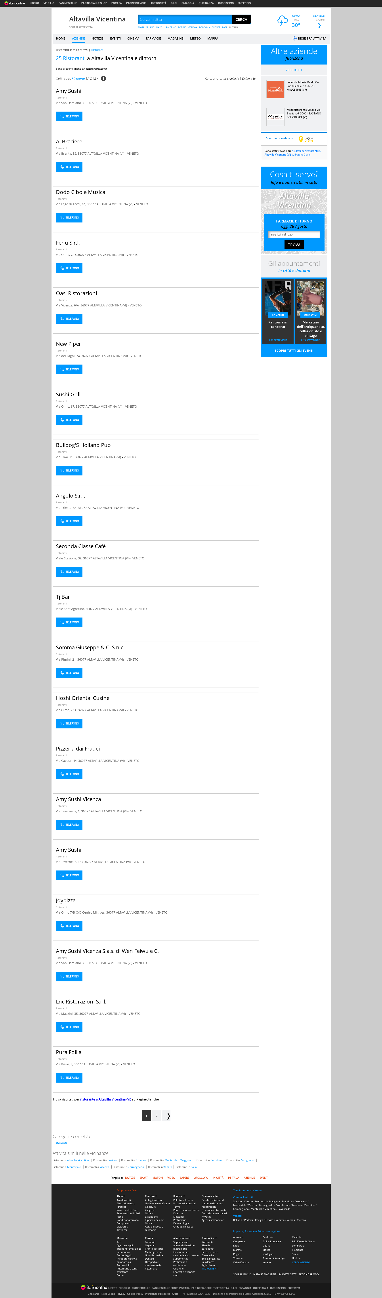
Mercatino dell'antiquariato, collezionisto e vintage (311, 329)
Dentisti (149, 1258)
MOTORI (158, 1178)
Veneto (167, 1167)
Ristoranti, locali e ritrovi (72, 50)
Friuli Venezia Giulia (303, 1241)
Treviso (269, 1220)
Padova (248, 1220)
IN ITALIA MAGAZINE (264, 1274)
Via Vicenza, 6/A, (68, 305)
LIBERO (34, 3)
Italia (194, 1167)
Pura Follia (69, 1052)
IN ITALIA (234, 27)
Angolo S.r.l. (70, 495)
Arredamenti (124, 1200)
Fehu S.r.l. (68, 242)
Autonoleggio (124, 1255)
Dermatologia (181, 1223)
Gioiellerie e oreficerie (157, 1203)
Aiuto (175, 1293)
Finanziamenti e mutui (214, 1210)
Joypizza (66, 900)
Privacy (121, 1293)
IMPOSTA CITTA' (288, 1274)
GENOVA (192, 27)
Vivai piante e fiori (127, 1210)
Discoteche (208, 1255)
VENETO (141, 103)
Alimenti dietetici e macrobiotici (184, 1247)
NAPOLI (160, 27)
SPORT (144, 1178)
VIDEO (171, 1178)
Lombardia (298, 1245)
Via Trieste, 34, (67, 508)
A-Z (90, 78)
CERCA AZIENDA (301, 1262)
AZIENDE (78, 38)
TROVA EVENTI (210, 1268)
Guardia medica (154, 1255)
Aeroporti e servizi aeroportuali (127, 1260)
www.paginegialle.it (309, 139)
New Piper (68, 343)
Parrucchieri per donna (186, 1210)
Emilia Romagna (272, 1241)
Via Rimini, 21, (66, 659)
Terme (176, 1206)
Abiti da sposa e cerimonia (154, 1228)
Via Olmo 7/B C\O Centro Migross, (81, 912)
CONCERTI (278, 315)
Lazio (236, 1245)
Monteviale (74, 1167)
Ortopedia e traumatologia (153, 1263)
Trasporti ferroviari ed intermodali (129, 1250)
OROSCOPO (201, 1178)
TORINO (182, 27)
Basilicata (268, 1237)
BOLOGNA (204, 27)
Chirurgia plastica (183, 1226)
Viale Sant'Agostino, (71, 609)
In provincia (231, 78)
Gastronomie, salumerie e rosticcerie (186, 1253)
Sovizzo (112, 1160)
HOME (60, 38)
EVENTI (115, 38)
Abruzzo (238, 1237)
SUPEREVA (244, 3)
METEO (195, 38)
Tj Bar (63, 596)
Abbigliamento (153, 1200)
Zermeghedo (136, 1167)
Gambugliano (241, 1209)
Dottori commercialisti (214, 1213)
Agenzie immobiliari (213, 1220)
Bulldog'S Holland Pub (83, 445)
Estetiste (178, 1213)
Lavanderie (151, 1216)
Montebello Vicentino (263, 1209)
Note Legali (108, 1293)
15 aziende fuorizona (94, 68)
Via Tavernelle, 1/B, (70, 862)
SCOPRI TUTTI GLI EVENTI (294, 350)
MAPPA (212, 38)
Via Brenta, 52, (67, 153)
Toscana (238, 1258)
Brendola (216, 1160)
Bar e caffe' (208, 1248)
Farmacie (150, 1242)
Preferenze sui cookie (157, 1293)
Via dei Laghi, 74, (68, 356)
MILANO (150, 27)
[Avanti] (166, 1115)
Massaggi (178, 1216)
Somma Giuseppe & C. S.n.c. (90, 647)
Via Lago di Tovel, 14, (71, 204)
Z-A (96, 78)
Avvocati (206, 1216)
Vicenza (104, 1167)
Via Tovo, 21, (65, 457)
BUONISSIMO (226, 3)
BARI (224, 27)
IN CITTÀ (218, 1178)
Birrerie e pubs (210, 1252)
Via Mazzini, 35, (67, 1013)
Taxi (119, 1242)
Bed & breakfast (211, 1258)
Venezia (280, 1220)
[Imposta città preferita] (58, 19)
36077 (90, 103)
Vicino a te (249, 78)
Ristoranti (61, 97)
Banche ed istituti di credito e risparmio (213, 1201)
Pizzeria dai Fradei (78, 748)
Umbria (296, 1258)
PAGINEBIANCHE (136, 3)
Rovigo (259, 1220)
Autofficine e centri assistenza (127, 1270)
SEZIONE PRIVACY (309, 1274)
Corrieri (121, 1275)
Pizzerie (206, 1245)
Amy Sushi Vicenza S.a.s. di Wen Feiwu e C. (107, 950)
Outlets (149, 1213)
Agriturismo (208, 1265)
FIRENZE (216, 27)
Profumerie (179, 1220)
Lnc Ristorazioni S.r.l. (81, 1001)
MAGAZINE (175, 38)
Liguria (266, 1245)
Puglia (236, 1254)
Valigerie (150, 1210)
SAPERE (184, 1178)
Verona (291, 1220)
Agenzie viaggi (125, 1245)
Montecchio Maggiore (178, 1160)
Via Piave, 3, (65, 1064)
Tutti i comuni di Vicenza (247, 1190)
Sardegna (268, 1254)
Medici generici (153, 1252)
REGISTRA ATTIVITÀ (311, 38)
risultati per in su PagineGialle (293, 152)
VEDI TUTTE (294, 70)
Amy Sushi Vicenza (78, 799)
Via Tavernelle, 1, (68, 811)
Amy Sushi (68, 90)
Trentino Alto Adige (274, 1258)
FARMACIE (153, 38)
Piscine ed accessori (184, 1203)
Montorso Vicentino (303, 1205)
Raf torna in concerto (277, 324)
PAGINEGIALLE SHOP (94, 3)
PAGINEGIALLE (68, 3)
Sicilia (295, 1254)
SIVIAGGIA (187, 3)
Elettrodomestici (126, 1203)
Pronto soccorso (154, 1248)
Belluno (237, 1220)
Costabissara (283, 1205)
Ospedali (150, 1245)
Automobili (123, 1265)
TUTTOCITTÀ (158, 3)
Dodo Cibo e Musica (80, 192)
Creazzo (141, 1160)
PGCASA (116, 3)
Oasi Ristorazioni (76, 293)
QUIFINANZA (206, 3)
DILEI (174, 3)
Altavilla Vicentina (97, 18)
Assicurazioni (209, 1206)
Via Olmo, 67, (66, 406)
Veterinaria (151, 1268)
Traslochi (122, 1229)
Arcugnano (247, 1160)
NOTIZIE (97, 38)
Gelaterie (178, 1268)
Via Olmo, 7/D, (66, 255)
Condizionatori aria (128, 1220)
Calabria (296, 1237)
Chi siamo (93, 1293)
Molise (266, 1249)
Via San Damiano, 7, (71, 103)
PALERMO (171, 27)
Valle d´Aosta (241, 1262)
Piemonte (297, 1249)
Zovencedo (284, 1209)
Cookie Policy (135, 1293)
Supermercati (180, 1242)
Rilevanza (78, 78)
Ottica (148, 1223)
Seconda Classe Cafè (81, 546)
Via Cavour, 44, (67, 760)
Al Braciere (69, 141)
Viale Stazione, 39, (69, 558)
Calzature (150, 1206)
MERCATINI (310, 315)
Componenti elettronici (124, 1225)
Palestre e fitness (183, 1200)
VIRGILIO (49, 3)
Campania (239, 1241)
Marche (237, 1249)
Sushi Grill (68, 394)
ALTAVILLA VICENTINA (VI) (114, 103)
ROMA (141, 27)
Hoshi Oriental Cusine (82, 697)
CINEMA (133, 38)
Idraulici (121, 1206)
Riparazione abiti (154, 1220)
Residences (208, 1262)
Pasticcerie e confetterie (180, 1263)
